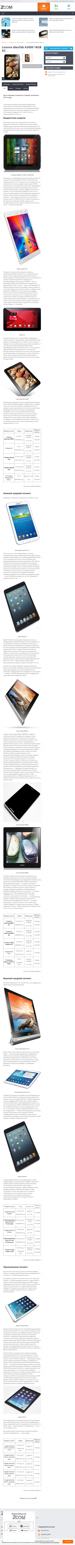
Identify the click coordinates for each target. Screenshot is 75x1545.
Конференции (64, 1)
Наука (56, 9)
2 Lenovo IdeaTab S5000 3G (9, 933)
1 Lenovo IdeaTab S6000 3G (9, 923)
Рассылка (45, 1530)
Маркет (72, 1)
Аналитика (54, 1)
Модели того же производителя (57, 72)
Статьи (25, 88)
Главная (4, 42)
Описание (6, 84)
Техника (43, 9)
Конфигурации (31, 84)
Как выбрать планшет (59, 48)
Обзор (11, 88)
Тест (4, 88)
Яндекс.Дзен (46, 1534)
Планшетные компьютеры (16, 42)
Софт (68, 9)
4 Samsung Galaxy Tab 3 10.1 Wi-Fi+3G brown (9, 1240)
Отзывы (18, 88)
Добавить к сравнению (33, 66)
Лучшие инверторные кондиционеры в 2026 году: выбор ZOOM (61, 19)
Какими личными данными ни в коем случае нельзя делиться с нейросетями (23, 31)
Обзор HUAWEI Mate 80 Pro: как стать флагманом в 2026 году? (60, 31)
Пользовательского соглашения (49, 1542)
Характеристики (17, 84)
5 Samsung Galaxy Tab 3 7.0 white (9, 962)
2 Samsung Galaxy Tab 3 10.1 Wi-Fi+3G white (9, 1222)
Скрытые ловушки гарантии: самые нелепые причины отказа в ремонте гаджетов (23, 20)
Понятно (68, 1541)
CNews (48, 1)
